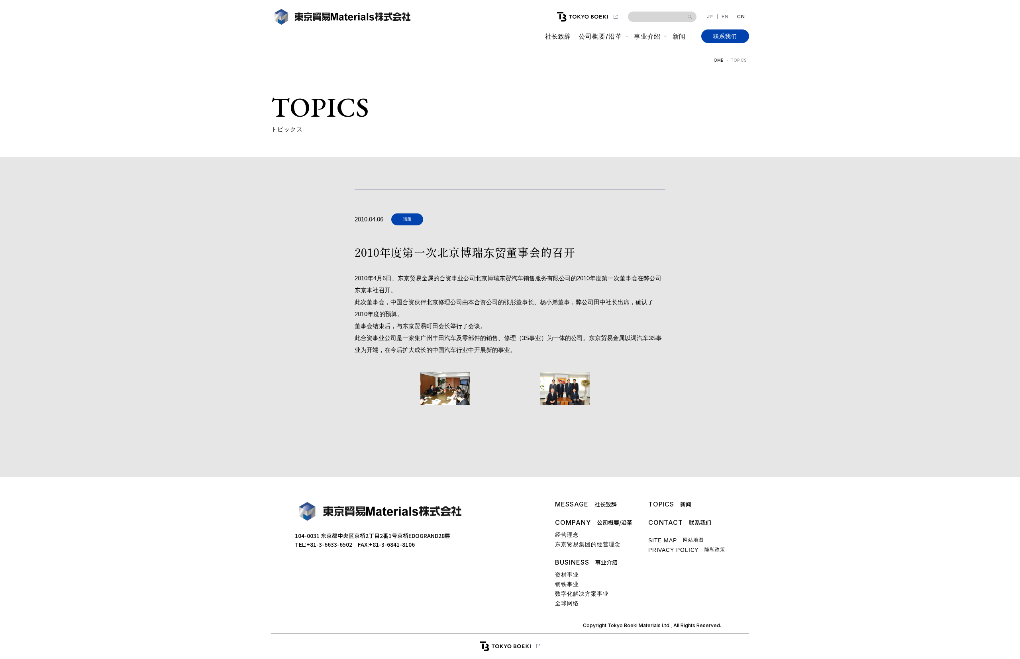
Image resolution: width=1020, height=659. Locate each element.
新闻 (679, 36)
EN (725, 16)
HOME (716, 60)
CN (741, 16)
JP (710, 16)
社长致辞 (558, 36)
